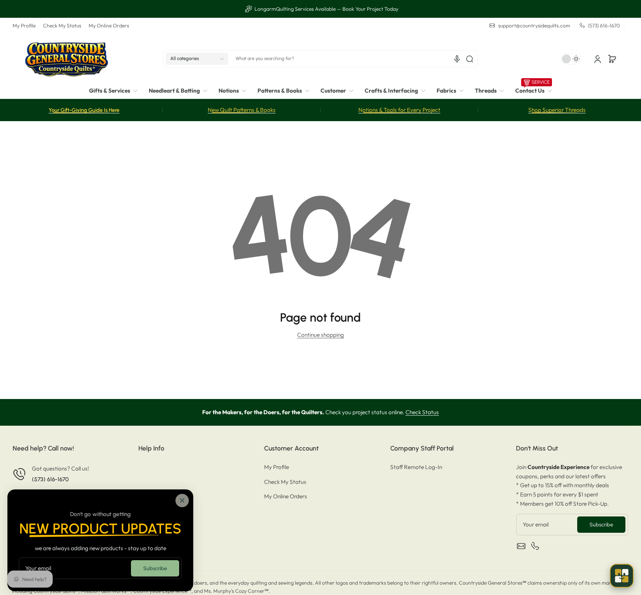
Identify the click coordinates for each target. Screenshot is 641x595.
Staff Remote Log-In (416, 467)
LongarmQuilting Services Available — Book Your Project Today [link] (324, 9)
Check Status (422, 412)
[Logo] (66, 58)
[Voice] (457, 59)
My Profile (24, 25)
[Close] (182, 500)
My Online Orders (109, 25)
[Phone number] (535, 546)
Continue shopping (320, 334)
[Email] (521, 546)
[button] (197, 59)
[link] (116, 91)
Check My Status (62, 25)
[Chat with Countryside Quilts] (622, 576)
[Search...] (470, 59)
